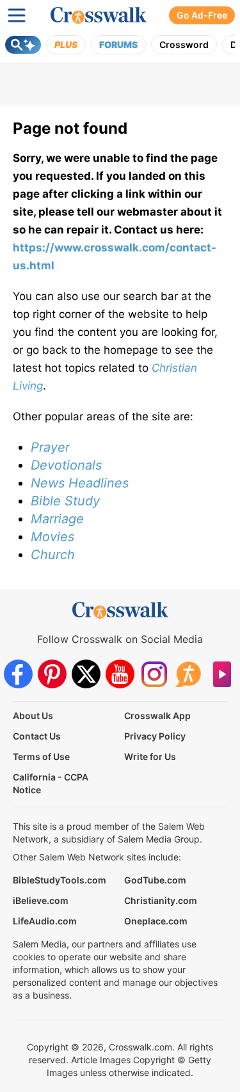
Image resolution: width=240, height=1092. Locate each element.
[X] (86, 674)
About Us (33, 715)
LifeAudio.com (45, 920)
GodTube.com (155, 879)
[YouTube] (120, 674)
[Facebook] (18, 674)
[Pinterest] (52, 674)
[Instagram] (154, 674)
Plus (65, 44)
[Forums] (187, 674)
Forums (118, 44)
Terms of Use (41, 756)
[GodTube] (221, 674)
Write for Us (150, 756)
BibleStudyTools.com (59, 879)
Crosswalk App (157, 715)
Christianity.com (160, 900)
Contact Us (37, 736)
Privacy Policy (155, 736)
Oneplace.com (156, 920)
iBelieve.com (40, 900)
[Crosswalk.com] (99, 15)
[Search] (23, 45)
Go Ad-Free (202, 15)
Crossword (184, 44)
